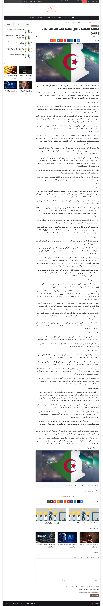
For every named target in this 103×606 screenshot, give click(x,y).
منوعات (59, 17)
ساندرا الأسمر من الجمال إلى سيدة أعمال (15, 29)
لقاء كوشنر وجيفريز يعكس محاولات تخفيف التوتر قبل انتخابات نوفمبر (68, 0)
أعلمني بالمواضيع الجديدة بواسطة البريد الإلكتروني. (88, 592)
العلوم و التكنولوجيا (90, 22)
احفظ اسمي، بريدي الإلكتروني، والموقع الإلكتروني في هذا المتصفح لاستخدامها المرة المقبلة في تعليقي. (78, 586)
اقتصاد (54, 17)
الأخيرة (18, 24)
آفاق (98, 491)
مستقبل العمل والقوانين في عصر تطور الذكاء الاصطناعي (67, 545)
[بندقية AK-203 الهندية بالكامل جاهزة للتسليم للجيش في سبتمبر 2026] (45, 537)
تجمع (61, 294)
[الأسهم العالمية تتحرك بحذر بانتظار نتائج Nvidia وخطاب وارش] (10, 70)
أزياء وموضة (47, 17)
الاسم (97, 574)
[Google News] (65, 496)
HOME (33, 603)
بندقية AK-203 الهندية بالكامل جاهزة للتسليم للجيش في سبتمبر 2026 (46, 545)
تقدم (97, 287)
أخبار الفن (33, 17)
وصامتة (85, 491)
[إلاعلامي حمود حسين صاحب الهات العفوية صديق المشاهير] (28, 37)
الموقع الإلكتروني (63, 580)
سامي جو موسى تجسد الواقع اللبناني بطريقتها (15, 42)
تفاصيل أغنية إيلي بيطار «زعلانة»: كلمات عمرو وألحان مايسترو (89, 545)
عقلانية (92, 491)
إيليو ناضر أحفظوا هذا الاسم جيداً (17, 54)
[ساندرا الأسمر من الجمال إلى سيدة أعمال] (28, 31)
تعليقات (8, 24)
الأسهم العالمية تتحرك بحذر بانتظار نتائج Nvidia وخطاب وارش (10, 76)
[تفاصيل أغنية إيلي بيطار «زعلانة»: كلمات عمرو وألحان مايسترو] (89, 537)
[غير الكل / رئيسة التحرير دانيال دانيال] (51, 9)
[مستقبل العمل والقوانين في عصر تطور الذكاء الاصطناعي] (67, 537)
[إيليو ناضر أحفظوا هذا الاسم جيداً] (28, 56)
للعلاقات (89, 491)
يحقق (72, 296)
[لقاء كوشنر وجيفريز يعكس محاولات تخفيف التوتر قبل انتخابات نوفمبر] (25, 85)
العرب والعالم (66, 17)
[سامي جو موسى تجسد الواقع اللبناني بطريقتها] (28, 43)
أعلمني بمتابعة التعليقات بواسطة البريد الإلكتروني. (88, 589)
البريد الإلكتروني (96, 580)
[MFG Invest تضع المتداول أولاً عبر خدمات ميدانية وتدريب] (25, 70)
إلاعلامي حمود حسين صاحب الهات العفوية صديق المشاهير (15, 36)
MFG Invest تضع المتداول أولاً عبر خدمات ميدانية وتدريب (26, 76)
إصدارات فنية (40, 17)
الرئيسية (97, 22)
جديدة (96, 491)
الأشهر (27, 24)
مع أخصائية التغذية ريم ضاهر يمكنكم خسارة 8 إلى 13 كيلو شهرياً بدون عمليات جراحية (14, 49)
